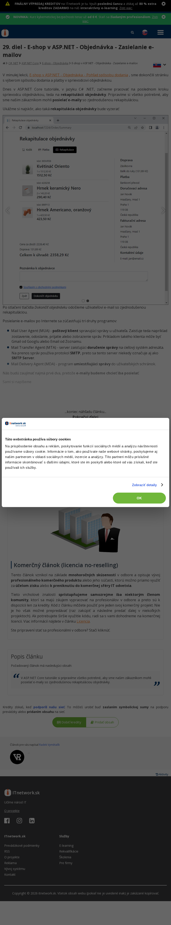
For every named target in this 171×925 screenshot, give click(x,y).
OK (139, 498)
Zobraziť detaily (144, 485)
